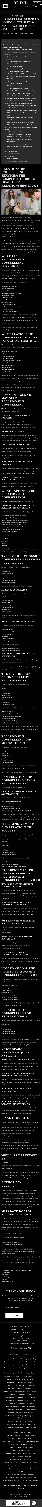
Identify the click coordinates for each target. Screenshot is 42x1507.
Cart (39, 6)
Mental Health (31, 1365)
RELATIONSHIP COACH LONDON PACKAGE (20, 1477)
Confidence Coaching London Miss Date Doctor (20, 1462)
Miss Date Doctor (8, 33)
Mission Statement (21, 1379)
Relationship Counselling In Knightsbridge (21, 1409)
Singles (8, 1359)
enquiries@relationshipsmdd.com (22, 1343)
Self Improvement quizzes (28, 1368)
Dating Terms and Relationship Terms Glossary (20, 1391)
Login (29, 6)
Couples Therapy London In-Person (20, 1466)
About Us (10, 1385)
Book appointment (10, 1368)
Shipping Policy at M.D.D (25, 1388)
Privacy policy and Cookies (13, 1373)
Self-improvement (10, 1362)
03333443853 (22, 1341)
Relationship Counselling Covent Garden (20, 1400)
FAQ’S (32, 1379)
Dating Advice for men (31, 1441)
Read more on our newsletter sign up (21, 1300)
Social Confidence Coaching (21, 1456)
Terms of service (31, 1373)
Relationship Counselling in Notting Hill (21, 1421)
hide (16, 42)
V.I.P (35, 1362)
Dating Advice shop (12, 1376)
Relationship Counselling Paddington (21, 1394)
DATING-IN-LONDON (12, 1435)
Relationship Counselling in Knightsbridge (21, 1427)
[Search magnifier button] (19, 10)
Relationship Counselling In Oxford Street (21, 1406)
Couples (16, 1359)
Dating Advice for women (12, 1441)
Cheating (33, 1359)
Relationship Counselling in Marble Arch (20, 1424)
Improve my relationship (14, 1365)
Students (31, 1382)
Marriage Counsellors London (20, 1459)
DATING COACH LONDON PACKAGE (21, 1474)
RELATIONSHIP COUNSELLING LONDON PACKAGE (21, 1480)
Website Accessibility (28, 1376)
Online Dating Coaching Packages (21, 1447)
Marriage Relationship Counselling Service (21, 1453)
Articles (34, 1435)
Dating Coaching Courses (21, 1450)
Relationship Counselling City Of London (20, 1397)
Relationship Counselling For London (21, 1403)
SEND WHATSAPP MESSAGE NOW (21, 1355)
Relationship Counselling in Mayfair (21, 1412)
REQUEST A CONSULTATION (18, 1503)
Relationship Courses (24, 1438)
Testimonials (20, 1385)
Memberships (21, 1382)
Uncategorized (5, 1272)
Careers (9, 1379)
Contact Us (31, 1385)
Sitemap (11, 1388)
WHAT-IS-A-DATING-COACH (21, 1432)
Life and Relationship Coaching (21, 1444)
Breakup (24, 1359)
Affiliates (10, 1382)
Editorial (26, 1435)
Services (12, 1438)
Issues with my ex (25, 1362)
